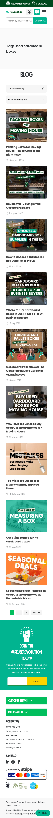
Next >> (36, 612)
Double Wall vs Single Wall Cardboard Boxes (23, 206)
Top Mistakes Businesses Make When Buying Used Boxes (22, 484)
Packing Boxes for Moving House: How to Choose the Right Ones (23, 151)
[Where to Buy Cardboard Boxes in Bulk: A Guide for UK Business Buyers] (26, 304)
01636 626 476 (41, 4)
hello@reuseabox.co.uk (17, 731)
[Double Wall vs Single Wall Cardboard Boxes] (26, 197)
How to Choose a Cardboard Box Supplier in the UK (25, 259)
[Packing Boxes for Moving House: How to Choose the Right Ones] (26, 140)
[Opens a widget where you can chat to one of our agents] (42, 813)
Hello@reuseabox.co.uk (20, 4)
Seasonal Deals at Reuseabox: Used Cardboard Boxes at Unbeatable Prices (26, 594)
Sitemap (19, 813)
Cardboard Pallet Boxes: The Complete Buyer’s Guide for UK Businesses (25, 371)
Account (30, 11)
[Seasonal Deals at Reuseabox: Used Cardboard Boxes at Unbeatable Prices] (26, 584)
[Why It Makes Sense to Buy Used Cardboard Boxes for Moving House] (26, 417)
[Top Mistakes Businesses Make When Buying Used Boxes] (26, 474)
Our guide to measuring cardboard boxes (22, 539)
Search (38, 21)
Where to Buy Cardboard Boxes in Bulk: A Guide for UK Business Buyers (24, 314)
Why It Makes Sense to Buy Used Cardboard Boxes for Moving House (24, 427)
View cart (37, 12)
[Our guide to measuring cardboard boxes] (26, 531)
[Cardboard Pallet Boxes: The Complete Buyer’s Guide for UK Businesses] (26, 360)
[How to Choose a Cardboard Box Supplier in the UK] (26, 250)
